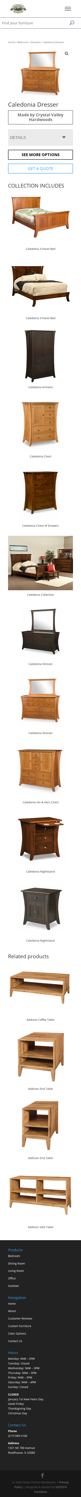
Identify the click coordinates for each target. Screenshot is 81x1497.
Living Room (16, 1271)
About (12, 1311)
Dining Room (16, 1263)
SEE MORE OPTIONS (41, 154)
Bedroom (23, 42)
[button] (66, 53)
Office (12, 1278)
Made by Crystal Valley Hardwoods (40, 117)
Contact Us (15, 1341)
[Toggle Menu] (68, 8)
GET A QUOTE (40, 168)
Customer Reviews (20, 1318)
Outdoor (13, 1286)
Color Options (17, 1333)
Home (11, 42)
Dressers (36, 42)
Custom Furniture (19, 1326)
